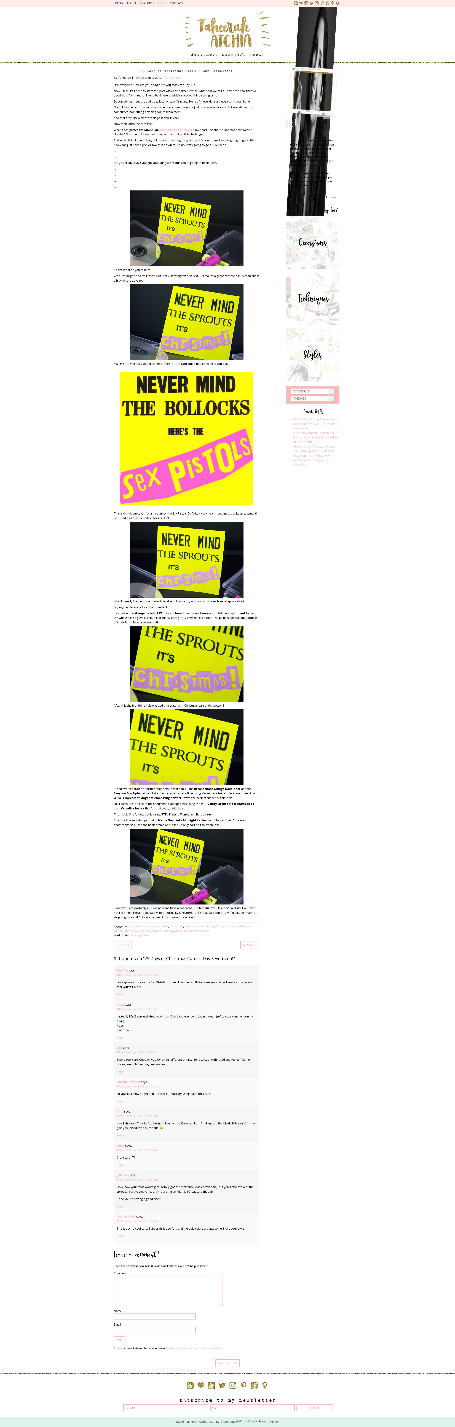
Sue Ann (122, 970)
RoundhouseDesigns (250, 1422)
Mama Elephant (195, 926)
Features (147, 3)
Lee (119, 1048)
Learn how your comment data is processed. (195, 1348)
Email (117, 1324)
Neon (117, 931)
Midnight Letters (226, 926)
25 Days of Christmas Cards (150, 926)
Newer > (249, 945)
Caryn (121, 1004)
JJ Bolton (123, 1175)
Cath (120, 1111)
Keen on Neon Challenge (176, 130)
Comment (120, 1273)
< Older (123, 945)
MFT (210, 926)
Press (162, 3)
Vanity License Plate (186, 931)
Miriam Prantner (128, 1082)
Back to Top (227, 1363)
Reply (120, 994)
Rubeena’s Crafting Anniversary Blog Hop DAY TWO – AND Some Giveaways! (315, 423)
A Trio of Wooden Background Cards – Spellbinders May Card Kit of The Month (315, 437)
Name (118, 1311)
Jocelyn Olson (126, 1216)
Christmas (176, 926)
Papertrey (129, 931)
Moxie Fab (245, 926)
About (131, 3)
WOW (205, 931)
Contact (177, 3)
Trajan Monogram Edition (154, 931)
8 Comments (173, 78)
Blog (119, 3)
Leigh (121, 1146)
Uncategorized (139, 935)
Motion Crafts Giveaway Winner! (314, 446)
